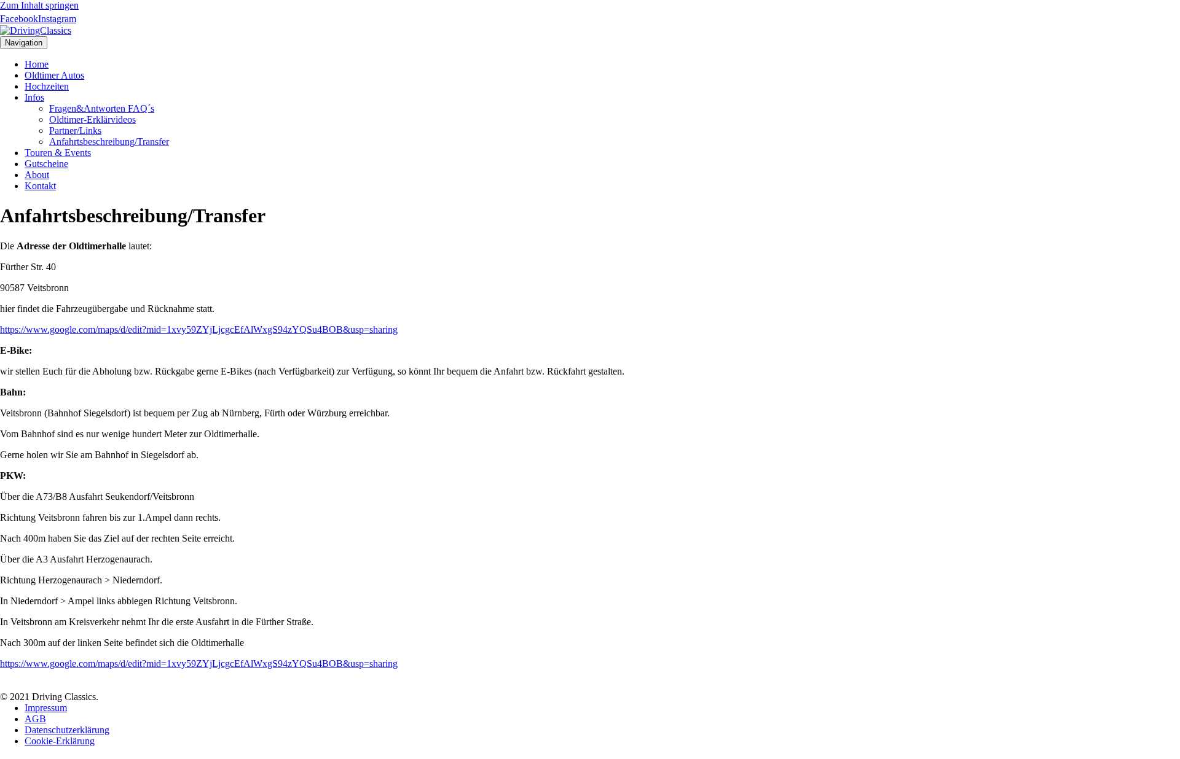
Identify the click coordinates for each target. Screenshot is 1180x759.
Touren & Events (58, 152)
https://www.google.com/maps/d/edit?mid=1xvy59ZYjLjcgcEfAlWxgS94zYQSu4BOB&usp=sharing (199, 329)
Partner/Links (75, 130)
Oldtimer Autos (54, 75)
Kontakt (40, 186)
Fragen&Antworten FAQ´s (101, 108)
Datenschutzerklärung (67, 730)
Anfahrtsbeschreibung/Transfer (109, 141)
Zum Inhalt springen (39, 5)
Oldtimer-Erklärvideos (92, 119)
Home (37, 64)
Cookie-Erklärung (60, 741)
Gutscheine (46, 163)
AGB (35, 719)
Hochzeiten (47, 86)
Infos (34, 97)
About (37, 174)
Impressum (46, 708)
